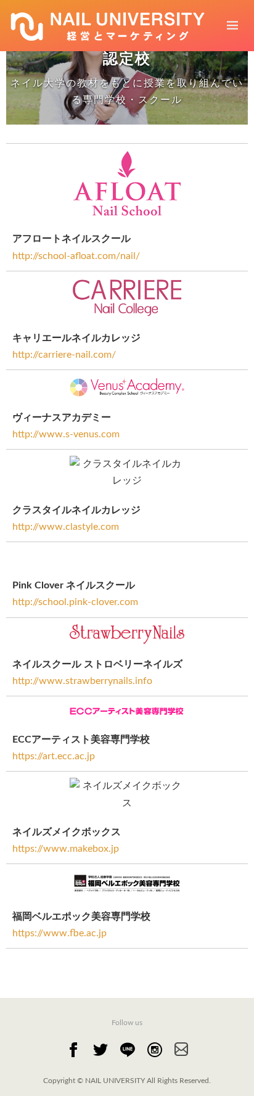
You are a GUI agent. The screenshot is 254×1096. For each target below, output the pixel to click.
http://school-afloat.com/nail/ (76, 256)
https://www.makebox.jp (65, 849)
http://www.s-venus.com (66, 434)
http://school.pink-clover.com (75, 602)
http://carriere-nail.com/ (64, 355)
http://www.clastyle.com (65, 527)
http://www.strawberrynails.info (82, 681)
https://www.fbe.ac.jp (59, 933)
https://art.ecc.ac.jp (53, 756)
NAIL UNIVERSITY (116, 1080)
